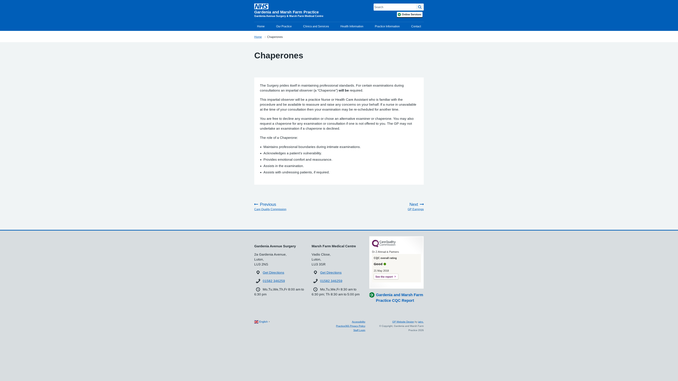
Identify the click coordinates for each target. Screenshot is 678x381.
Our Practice (284, 26)
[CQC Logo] (384, 246)
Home (261, 26)
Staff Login (359, 330)
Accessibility (358, 321)
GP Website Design (403, 321)
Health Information (351, 26)
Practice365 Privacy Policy (350, 326)
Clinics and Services (316, 26)
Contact (416, 26)
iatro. (421, 321)
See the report (384, 276)
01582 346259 (274, 281)
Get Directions (273, 272)
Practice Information (387, 26)
